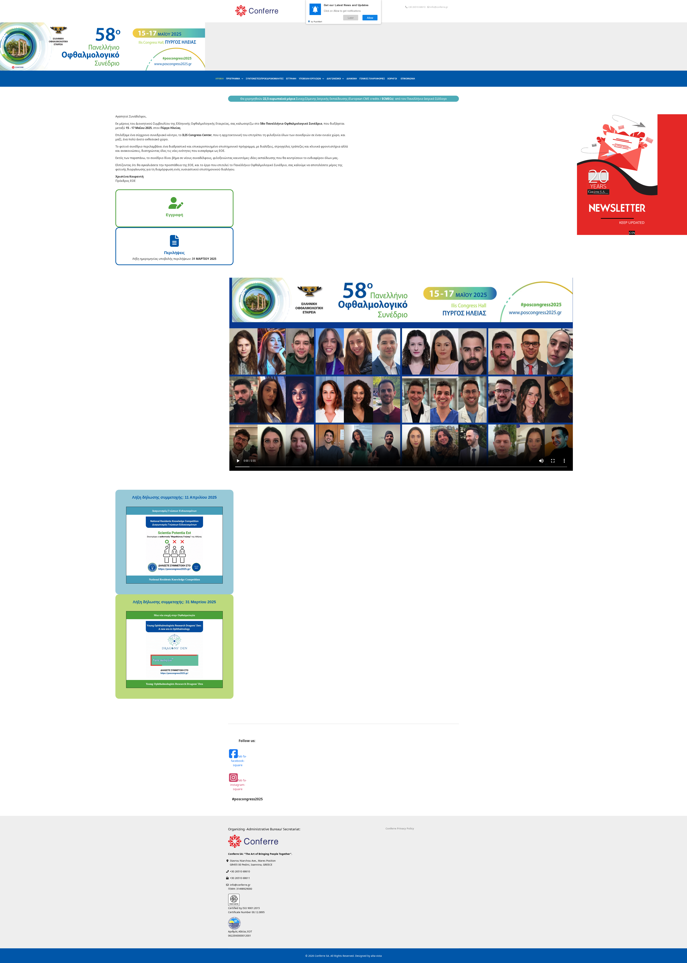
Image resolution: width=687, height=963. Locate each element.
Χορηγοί (392, 78)
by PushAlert (316, 21)
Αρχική (219, 78)
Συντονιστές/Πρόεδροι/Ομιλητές (265, 78)
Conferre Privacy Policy (400, 828)
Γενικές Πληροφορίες (372, 78)
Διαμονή (352, 78)
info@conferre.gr (439, 7)
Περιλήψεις (174, 252)
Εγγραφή (291, 78)
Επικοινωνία (408, 78)
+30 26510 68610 (416, 7)
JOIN (632, 233)
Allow (370, 17)
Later (351, 17)
